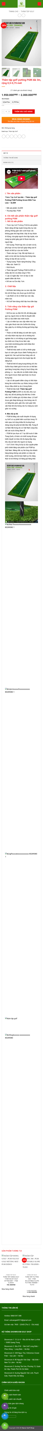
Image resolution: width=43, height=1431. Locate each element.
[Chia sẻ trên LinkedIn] (23, 136)
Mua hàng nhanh (8, 1289)
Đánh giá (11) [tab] (8, 162)
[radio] (6, 102)
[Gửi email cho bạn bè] (15, 136)
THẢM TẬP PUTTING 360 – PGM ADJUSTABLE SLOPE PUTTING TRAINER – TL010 (32, 1281)
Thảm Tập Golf (11, 197)
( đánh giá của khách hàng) (21, 90)
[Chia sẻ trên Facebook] (7, 136)
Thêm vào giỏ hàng (23, 112)
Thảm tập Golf (27, 11)
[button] (3, 4)
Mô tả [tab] (5, 153)
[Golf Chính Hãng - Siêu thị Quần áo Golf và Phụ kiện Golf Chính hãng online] (21, 4)
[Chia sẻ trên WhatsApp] (4, 136)
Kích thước (5, 99)
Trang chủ (13, 11)
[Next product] (19, 15)
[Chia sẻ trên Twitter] (11, 136)
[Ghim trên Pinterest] (19, 136)
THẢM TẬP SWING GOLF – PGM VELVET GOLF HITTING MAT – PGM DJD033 (11, 1280)
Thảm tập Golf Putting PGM (17, 225)
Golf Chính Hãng (13, 445)
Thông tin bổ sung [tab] (10, 158)
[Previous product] (23, 15)
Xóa (3, 105)
